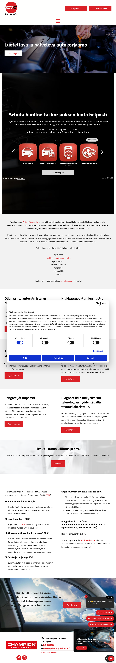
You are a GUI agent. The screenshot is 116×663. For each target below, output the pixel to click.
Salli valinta (58, 358)
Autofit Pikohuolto (30, 222)
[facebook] (18, 658)
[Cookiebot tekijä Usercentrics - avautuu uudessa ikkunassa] (97, 304)
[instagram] (24, 658)
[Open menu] (58, 21)
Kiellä (25, 358)
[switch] (45, 342)
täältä (47, 495)
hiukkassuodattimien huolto (59, 258)
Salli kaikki (91, 358)
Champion (22, 524)
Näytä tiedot (98, 351)
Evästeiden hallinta (49, 652)
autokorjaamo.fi (68, 281)
